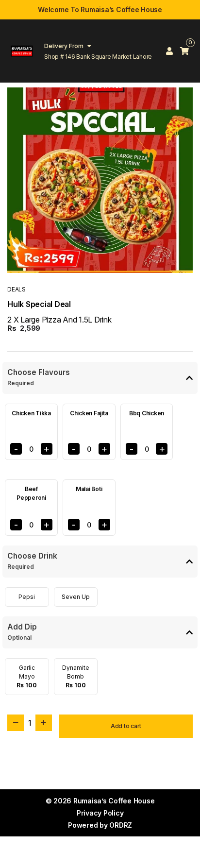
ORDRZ (120, 825)
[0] (184, 51)
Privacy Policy (100, 813)
